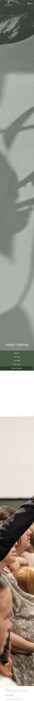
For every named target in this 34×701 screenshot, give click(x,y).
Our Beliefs (17, 360)
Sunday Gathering (17, 368)
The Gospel (17, 364)
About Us (17, 353)
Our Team (17, 357)
